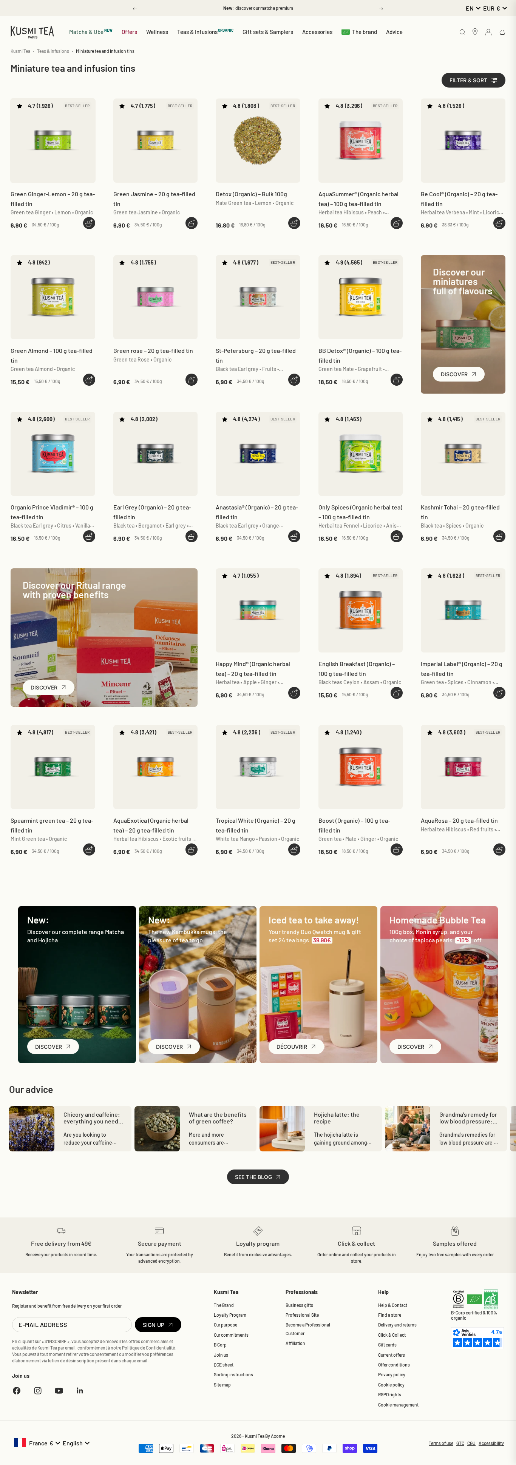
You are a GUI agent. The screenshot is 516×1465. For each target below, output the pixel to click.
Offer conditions (394, 1364)
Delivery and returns (397, 1324)
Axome (278, 1436)
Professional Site (302, 1314)
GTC (460, 1443)
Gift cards (387, 1344)
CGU (471, 1443)
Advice (394, 31)
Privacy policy (391, 1374)
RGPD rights (389, 1394)
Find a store (389, 1314)
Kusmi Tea (20, 51)
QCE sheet (223, 1364)
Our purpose (225, 1324)
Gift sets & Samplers (268, 31)
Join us (221, 1354)
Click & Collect (392, 1334)
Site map (222, 1384)
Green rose (153, 350)
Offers (129, 31)
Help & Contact (392, 1305)
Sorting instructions (233, 1374)
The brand (364, 31)
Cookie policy (391, 1384)
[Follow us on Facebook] (16, 1390)
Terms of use (441, 1443)
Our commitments (231, 1334)
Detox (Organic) (251, 193)
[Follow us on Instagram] (37, 1390)
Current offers (391, 1354)
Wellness (157, 31)
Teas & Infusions (205, 31)
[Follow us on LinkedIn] (80, 1390)
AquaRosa (459, 820)
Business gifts (299, 1305)
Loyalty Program (230, 1314)
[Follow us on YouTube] (58, 1390)
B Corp (220, 1344)
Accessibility (491, 1443)
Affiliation (295, 1343)
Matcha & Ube (91, 31)
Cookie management (398, 1404)
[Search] (462, 32)
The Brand (224, 1305)
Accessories (317, 31)
